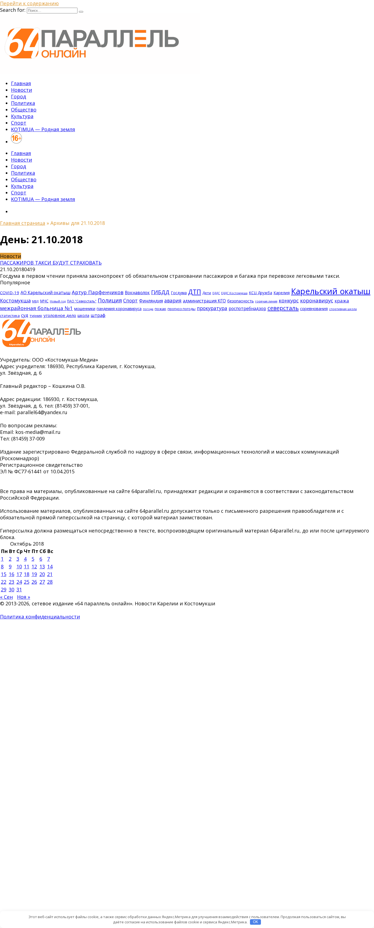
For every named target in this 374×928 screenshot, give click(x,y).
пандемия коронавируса (119, 308)
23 (11, 581)
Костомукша (15, 300)
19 (34, 574)
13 (42, 566)
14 (50, 566)
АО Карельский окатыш (45, 293)
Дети (206, 292)
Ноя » (23, 597)
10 (19, 566)
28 (50, 581)
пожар (160, 308)
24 (19, 581)
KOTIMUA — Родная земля (43, 129)
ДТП (194, 292)
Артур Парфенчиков (97, 292)
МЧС (44, 300)
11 (26, 566)
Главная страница (22, 223)
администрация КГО (204, 301)
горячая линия (266, 301)
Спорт (18, 122)
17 (19, 574)
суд (24, 315)
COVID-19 (9, 292)
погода (148, 309)
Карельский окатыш (330, 291)
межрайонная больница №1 (36, 308)
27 (42, 581)
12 (34, 566)
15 (3, 574)
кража (342, 300)
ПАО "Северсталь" (81, 301)
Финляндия (151, 301)
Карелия (282, 292)
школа (83, 315)
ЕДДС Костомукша (234, 293)
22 (3, 581)
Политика (23, 103)
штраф (98, 315)
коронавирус (316, 300)
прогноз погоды (181, 308)
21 (50, 574)
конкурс (289, 300)
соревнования (314, 308)
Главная (21, 83)
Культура (22, 116)
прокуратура (212, 308)
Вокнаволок (137, 293)
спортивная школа (343, 309)
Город (18, 96)
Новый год (58, 301)
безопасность (240, 300)
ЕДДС (216, 293)
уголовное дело (60, 315)
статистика (10, 315)
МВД (35, 301)
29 (3, 589)
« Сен (6, 597)
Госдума (179, 292)
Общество (23, 109)
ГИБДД (160, 292)
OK (255, 922)
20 (42, 574)
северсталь (283, 308)
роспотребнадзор (247, 308)
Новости (21, 90)
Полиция (110, 300)
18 (26, 574)
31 (19, 589)
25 (26, 581)
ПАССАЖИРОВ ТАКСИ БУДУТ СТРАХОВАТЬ (51, 262)
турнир (36, 315)
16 (11, 574)
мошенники (84, 308)
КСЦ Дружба (260, 292)
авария (173, 300)
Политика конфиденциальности (40, 616)
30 (11, 589)
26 (34, 581)
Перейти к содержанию (29, 3)
